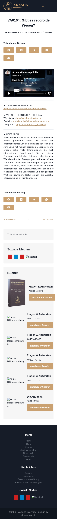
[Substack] (31, 257)
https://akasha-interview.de (28, 118)
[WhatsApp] (46, 50)
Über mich (28, 453)
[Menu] (52, 6)
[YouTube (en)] (22, 257)
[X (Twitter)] (21, 50)
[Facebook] (8, 50)
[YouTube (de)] (10, 257)
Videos (48, 32)
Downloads (28, 456)
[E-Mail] (8, 58)
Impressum (28, 476)
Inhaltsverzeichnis (28, 450)
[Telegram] (34, 50)
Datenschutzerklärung (28, 479)
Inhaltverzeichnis (18, 234)
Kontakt (28, 473)
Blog (28, 444)
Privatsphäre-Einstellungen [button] (28, 482)
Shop (28, 459)
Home (28, 440)
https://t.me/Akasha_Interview (31, 124)
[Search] (43, 6)
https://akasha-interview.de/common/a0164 (25, 108)
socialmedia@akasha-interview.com (31, 121)
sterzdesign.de (28, 515)
